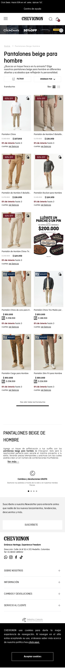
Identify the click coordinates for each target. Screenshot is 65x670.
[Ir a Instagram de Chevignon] (11, 557)
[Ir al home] (32, 20)
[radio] (54, 86)
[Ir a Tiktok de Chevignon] (22, 557)
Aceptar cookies (32, 656)
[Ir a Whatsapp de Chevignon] (6, 557)
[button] (6, 19)
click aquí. (34, 642)
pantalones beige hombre (27, 46)
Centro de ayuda (32, 9)
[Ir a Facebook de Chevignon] (17, 557)
